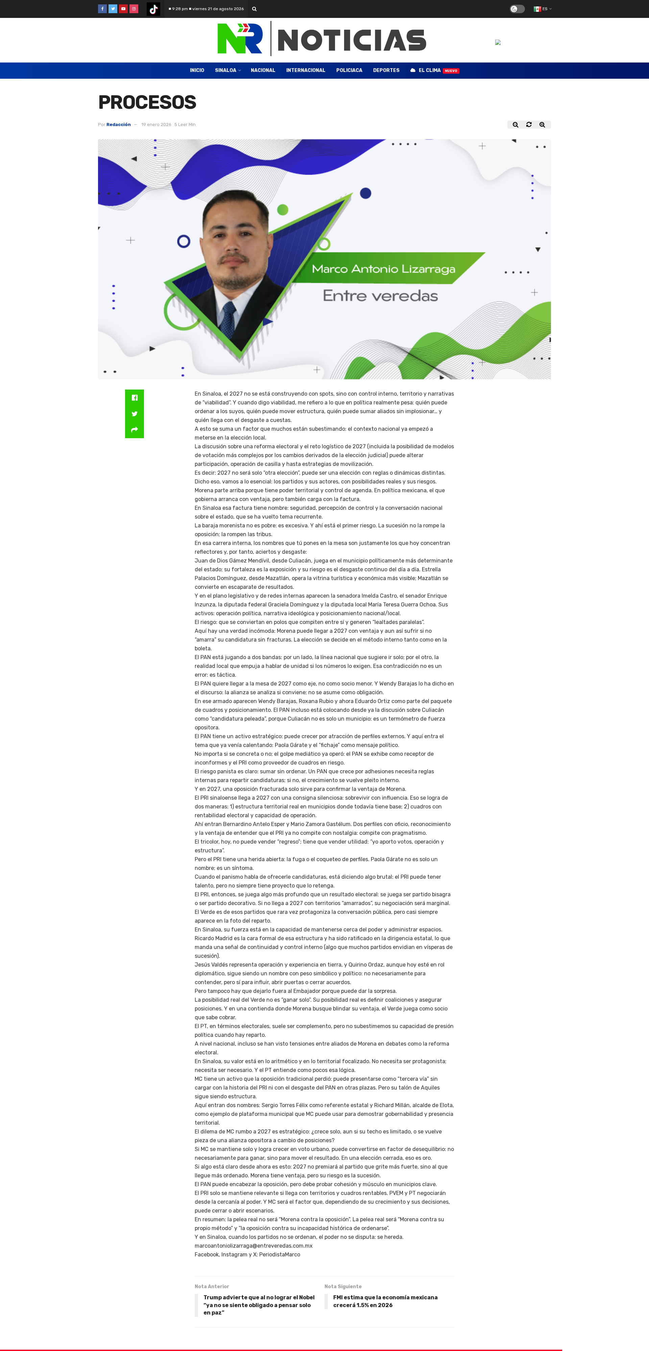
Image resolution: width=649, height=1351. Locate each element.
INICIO (197, 70)
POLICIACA (349, 70)
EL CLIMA (438, 70)
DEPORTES (386, 70)
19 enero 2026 (156, 124)
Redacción (118, 124)
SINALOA (225, 70)
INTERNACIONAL (306, 70)
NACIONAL (263, 70)
